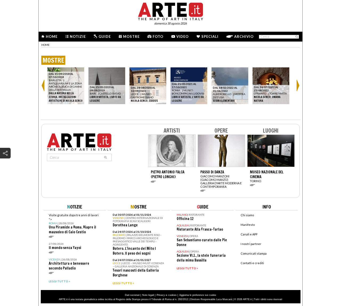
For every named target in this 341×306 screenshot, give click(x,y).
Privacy (161, 295)
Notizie (78, 36)
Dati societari (132, 295)
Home (52, 36)
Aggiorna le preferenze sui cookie (197, 295)
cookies (172, 295)
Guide (105, 36)
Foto (158, 36)
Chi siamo (247, 215)
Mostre (131, 36)
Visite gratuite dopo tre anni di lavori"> (74, 223)
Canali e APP (249, 234)
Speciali (209, 36)
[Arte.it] (170, 10)
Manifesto (248, 224)
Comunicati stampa (254, 253)
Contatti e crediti (252, 263)
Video (182, 36)
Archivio (244, 36)
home (45, 44)
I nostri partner (251, 244)
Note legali (148, 295)
